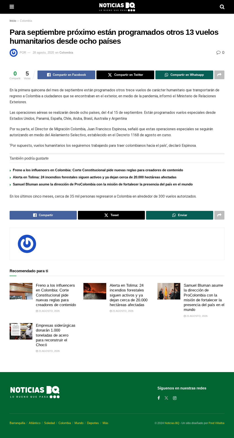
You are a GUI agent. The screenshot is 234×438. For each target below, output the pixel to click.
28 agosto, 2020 (43, 52)
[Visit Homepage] (117, 6)
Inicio (13, 20)
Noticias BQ (172, 423)
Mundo (78, 423)
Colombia (26, 20)
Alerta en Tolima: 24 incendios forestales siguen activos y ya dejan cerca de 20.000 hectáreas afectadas (94, 177)
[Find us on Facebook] (158, 398)
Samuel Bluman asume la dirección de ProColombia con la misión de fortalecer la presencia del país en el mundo (103, 184)
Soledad (49, 423)
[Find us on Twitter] (166, 398)
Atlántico (34, 423)
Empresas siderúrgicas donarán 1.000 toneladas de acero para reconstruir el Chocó (55, 335)
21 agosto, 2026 (49, 311)
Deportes (93, 423)
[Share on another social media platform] (219, 75)
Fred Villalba (216, 423)
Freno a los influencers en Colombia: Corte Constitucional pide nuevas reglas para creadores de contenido (98, 170)
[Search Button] (222, 7)
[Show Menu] (12, 7)
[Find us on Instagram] (174, 398)
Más (105, 423)
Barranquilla (17, 423)
